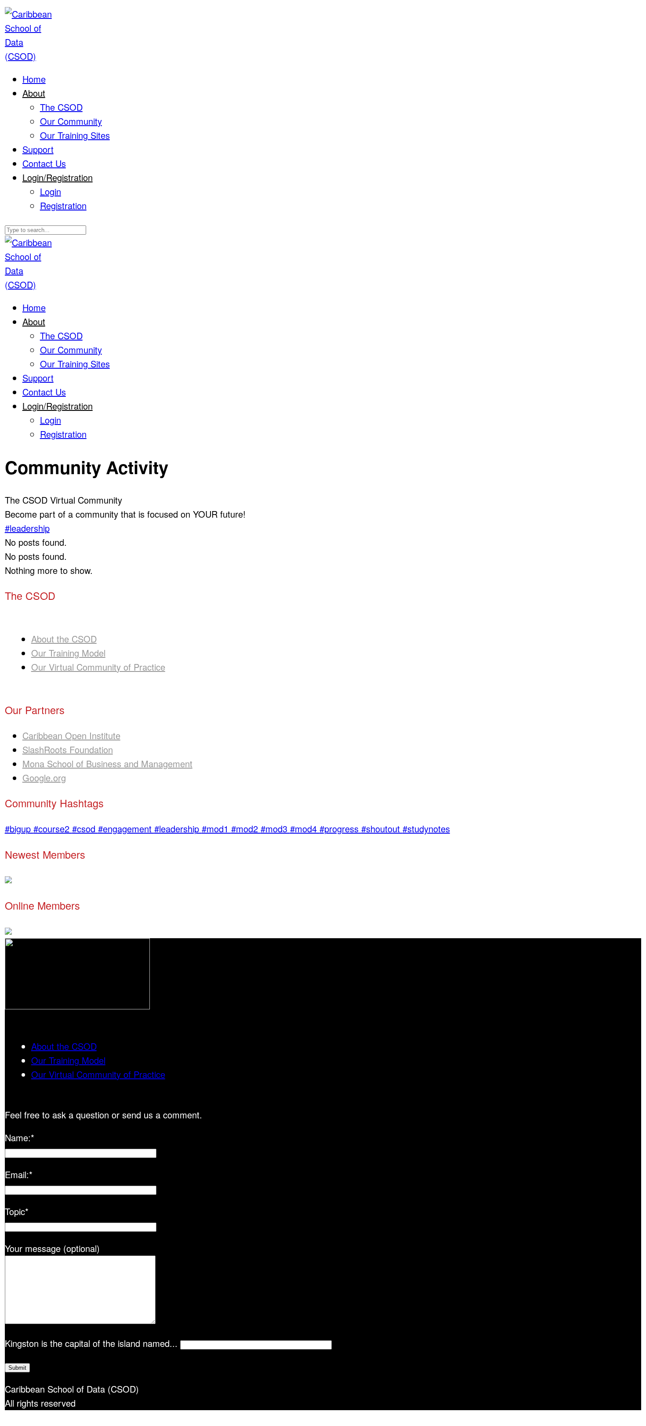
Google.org (44, 777)
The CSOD (61, 107)
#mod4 (304, 828)
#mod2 (246, 828)
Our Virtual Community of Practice (98, 666)
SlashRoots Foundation (67, 749)
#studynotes (426, 828)
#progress (340, 828)
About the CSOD (64, 638)
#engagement (126, 828)
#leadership (27, 528)
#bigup (19, 828)
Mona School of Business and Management (107, 763)
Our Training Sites (75, 135)
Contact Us (44, 163)
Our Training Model (68, 652)
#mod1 (216, 828)
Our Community (71, 121)
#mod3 (275, 828)
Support (38, 149)
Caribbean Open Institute (71, 735)
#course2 (52, 828)
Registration (63, 205)
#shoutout (382, 828)
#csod (85, 828)
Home (34, 79)
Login (50, 191)
